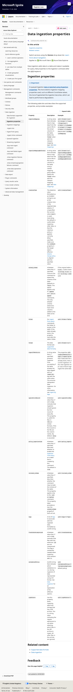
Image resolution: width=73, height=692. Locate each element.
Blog (27, 688)
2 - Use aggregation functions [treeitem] (11, 62)
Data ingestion (36, 652)
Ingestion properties (35, 48)
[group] (49, 377)
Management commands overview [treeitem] (13, 94)
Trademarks (16, 691)
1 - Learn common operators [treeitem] (14, 58)
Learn (30, 28)
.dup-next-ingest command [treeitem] (12, 147)
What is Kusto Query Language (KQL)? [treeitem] (14, 43)
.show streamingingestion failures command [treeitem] (15, 164)
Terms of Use (6, 691)
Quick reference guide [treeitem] (12, 54)
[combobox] (13, 30)
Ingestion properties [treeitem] (13, 121)
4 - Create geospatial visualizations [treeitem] (12, 74)
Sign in (68, 16)
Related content (34, 50)
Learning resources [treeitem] (11, 51)
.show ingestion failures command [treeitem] (14, 158)
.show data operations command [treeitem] (14, 170)
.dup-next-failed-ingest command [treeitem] (14, 152)
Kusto (36, 28)
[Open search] (63, 16)
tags (53, 517)
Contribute (35, 688)
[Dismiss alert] (69, 3)
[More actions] (69, 28)
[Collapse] (23, 26)
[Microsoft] (3, 16)
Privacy (43, 688)
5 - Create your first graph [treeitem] (13, 78)
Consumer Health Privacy (57, 688)
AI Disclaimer (6, 688)
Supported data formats (40, 650)
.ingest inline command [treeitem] (14, 135)
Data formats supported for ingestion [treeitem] (14, 117)
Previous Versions (17, 688)
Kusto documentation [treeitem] (10, 38)
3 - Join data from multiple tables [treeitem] (13, 68)
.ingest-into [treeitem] (10, 128)
